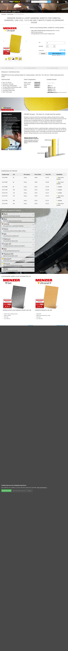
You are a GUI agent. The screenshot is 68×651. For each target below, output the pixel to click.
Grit (39, 42)
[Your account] (58, 2)
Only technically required (19, 490)
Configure (29, 490)
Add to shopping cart (56, 53)
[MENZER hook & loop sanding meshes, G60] (18, 293)
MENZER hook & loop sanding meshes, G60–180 (17, 310)
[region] (15, 44)
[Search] (49, 2)
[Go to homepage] (14, 1)
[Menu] (2, 1)
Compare (43, 53)
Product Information (9, 68)
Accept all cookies (6, 490)
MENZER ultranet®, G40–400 (43, 310)
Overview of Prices (31, 68)
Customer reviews (53, 68)
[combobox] (39, 2)
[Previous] (4, 41)
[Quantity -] (47, 46)
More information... (42, 487)
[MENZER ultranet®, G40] (50, 293)
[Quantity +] (54, 46)
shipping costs (62, 55)
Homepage (3, 14)
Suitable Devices (51, 79)
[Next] (26, 41)
